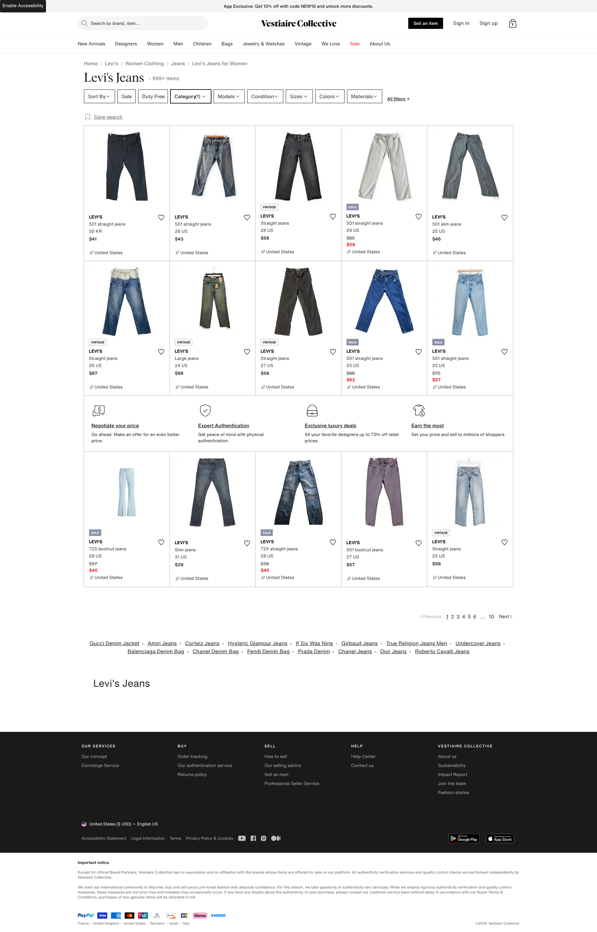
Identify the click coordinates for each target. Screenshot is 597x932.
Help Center (363, 756)
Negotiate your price (115, 425)
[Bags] (237, 43)
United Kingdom (106, 923)
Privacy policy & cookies (209, 838)
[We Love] (345, 43)
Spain (173, 923)
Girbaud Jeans (359, 643)
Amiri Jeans (162, 643)
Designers (126, 43)
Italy (186, 923)
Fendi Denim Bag (268, 651)
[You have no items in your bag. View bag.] (512, 23)
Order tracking (192, 756)
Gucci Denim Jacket (114, 643)
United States (135, 923)
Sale (355, 43)
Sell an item (426, 23)
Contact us (362, 765)
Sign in (461, 23)
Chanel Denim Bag (215, 651)
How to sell (275, 756)
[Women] (168, 43)
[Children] (216, 43)
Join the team (452, 783)
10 (491, 616)
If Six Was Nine (314, 643)
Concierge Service (100, 765)
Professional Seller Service (291, 783)
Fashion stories (453, 792)
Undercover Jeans (478, 643)
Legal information (147, 838)
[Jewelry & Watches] (289, 43)
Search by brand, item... (115, 23)
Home (91, 63)
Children (202, 43)
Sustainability (452, 765)
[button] (512, 23)
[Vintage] (316, 43)
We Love (331, 43)
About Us (380, 43)
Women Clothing (144, 63)
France (83, 923)
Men (178, 43)
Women (155, 43)
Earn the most (427, 425)
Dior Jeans (393, 651)
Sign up (488, 23)
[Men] (188, 43)
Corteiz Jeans (202, 643)
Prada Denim (314, 651)
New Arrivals (91, 43)
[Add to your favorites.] (161, 217)
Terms (175, 838)
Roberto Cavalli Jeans (442, 651)
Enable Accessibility (23, 5)
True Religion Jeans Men (416, 643)
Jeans (178, 63)
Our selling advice (282, 765)
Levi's (111, 63)
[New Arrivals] (110, 43)
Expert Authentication (223, 425)
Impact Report (452, 774)
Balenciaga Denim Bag (155, 651)
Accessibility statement (103, 838)
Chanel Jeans (355, 651)
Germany (157, 923)
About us (447, 756)
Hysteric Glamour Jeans (258, 643)
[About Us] (394, 43)
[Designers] (142, 43)
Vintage (302, 43)
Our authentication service (205, 765)
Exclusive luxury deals (330, 425)
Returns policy (192, 774)
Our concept (94, 756)
